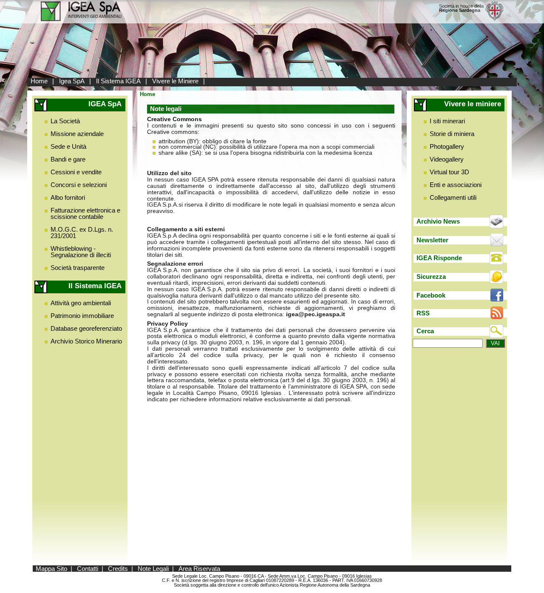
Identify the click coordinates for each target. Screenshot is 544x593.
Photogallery (447, 146)
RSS (423, 313)
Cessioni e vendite (76, 172)
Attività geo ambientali (81, 302)
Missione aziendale (77, 133)
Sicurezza (431, 276)
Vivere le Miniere (175, 81)
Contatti (87, 568)
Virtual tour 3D (449, 172)
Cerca (425, 331)
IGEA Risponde (439, 257)
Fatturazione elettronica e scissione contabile (85, 213)
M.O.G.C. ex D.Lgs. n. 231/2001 (82, 232)
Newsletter (432, 240)
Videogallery (447, 159)
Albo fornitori (68, 197)
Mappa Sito (51, 568)
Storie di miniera (452, 133)
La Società (65, 121)
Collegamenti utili (453, 197)
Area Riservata (199, 568)
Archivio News (438, 221)
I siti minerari (447, 121)
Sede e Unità (68, 146)
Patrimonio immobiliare (82, 315)
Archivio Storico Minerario (86, 341)
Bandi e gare (68, 159)
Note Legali (153, 568)
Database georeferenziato (86, 328)
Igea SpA (72, 81)
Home (39, 81)
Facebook (430, 295)
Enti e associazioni (456, 184)
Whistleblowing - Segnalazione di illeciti (81, 251)
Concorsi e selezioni (79, 184)
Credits (118, 568)
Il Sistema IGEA (118, 81)
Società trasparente (78, 267)
